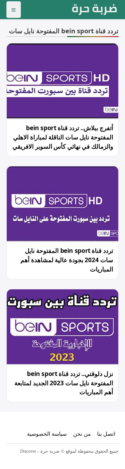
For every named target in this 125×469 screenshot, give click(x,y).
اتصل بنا (106, 433)
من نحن (82, 433)
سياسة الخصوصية (47, 433)
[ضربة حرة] (95, 9)
